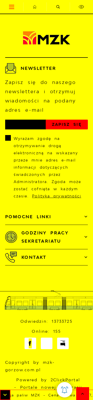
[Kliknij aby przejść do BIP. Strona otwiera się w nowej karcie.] (63, 343)
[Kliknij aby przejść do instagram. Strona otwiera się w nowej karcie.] (46, 343)
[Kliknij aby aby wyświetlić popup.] (64, 389)
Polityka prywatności (56, 196)
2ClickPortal (65, 379)
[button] (5, 395)
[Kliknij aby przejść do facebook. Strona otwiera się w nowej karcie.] (30, 343)
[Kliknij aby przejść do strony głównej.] (35, 7)
